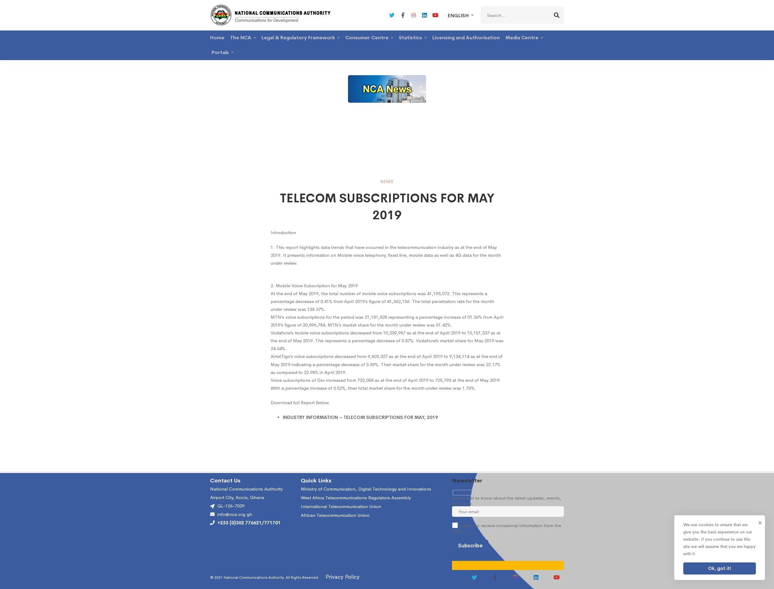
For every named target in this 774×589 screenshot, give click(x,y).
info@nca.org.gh (234, 514)
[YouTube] (435, 15)
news (387, 181)
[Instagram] (413, 15)
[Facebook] (403, 15)
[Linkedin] (424, 15)
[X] (392, 15)
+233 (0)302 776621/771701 (249, 523)
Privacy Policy (342, 577)
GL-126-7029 (230, 506)
